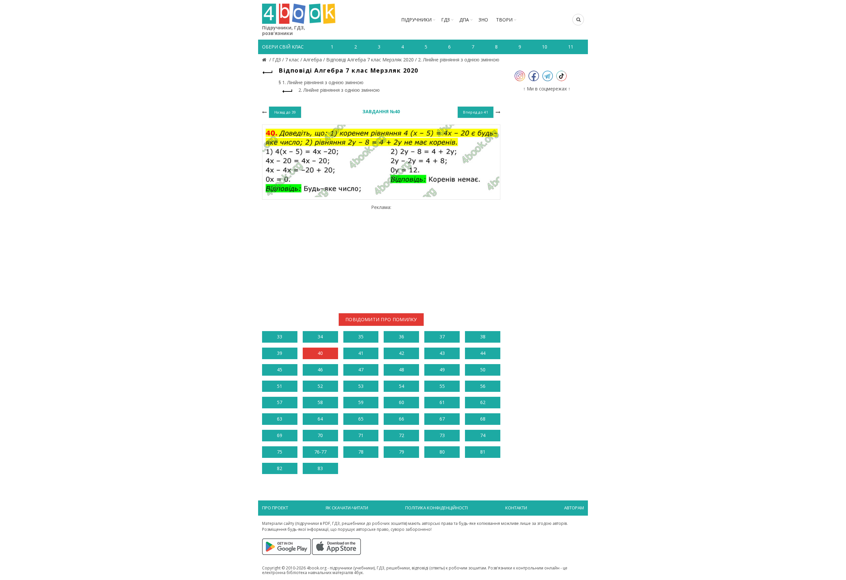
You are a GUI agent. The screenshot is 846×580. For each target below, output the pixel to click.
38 (482, 336)
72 (401, 435)
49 (442, 369)
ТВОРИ (504, 20)
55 (442, 386)
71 (361, 435)
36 (401, 336)
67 (442, 419)
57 (279, 402)
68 (482, 419)
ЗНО (483, 20)
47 (361, 369)
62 (482, 402)
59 (361, 402)
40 (320, 353)
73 (442, 435)
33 (279, 336)
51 (279, 386)
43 (442, 353)
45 (279, 369)
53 (361, 386)
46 (320, 369)
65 (361, 419)
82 (279, 468)
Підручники (416, 20)
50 (482, 369)
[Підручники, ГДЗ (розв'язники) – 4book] (265, 59)
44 (482, 353)
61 (442, 402)
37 (442, 336)
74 (482, 435)
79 (401, 452)
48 (401, 369)
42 (401, 353)
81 (482, 452)
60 (401, 402)
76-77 (320, 452)
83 (320, 468)
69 (279, 435)
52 (320, 386)
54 (401, 386)
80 (442, 452)
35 (361, 336)
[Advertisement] (381, 256)
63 (279, 419)
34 (320, 336)
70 (320, 435)
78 (361, 452)
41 (361, 353)
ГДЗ (445, 20)
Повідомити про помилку (381, 319)
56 (482, 386)
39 (279, 353)
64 (320, 419)
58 (320, 402)
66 (401, 419)
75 (279, 452)
